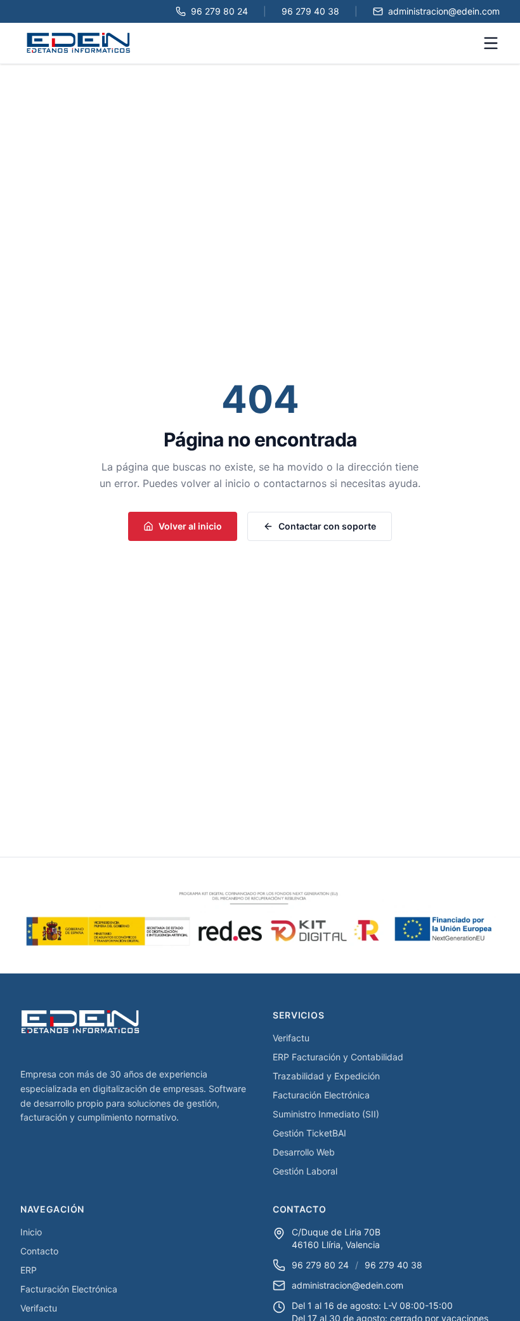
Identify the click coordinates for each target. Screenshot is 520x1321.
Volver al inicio (190, 526)
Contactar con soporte (327, 526)
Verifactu (291, 1037)
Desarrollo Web (304, 1152)
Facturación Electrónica (321, 1095)
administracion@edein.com (347, 1285)
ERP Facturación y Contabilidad (338, 1056)
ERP (28, 1270)
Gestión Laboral (305, 1171)
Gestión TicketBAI (309, 1133)
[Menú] (491, 43)
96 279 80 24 (320, 1264)
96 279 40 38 (393, 1264)
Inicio (31, 1232)
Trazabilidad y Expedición (326, 1075)
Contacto (39, 1251)
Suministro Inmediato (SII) (326, 1114)
